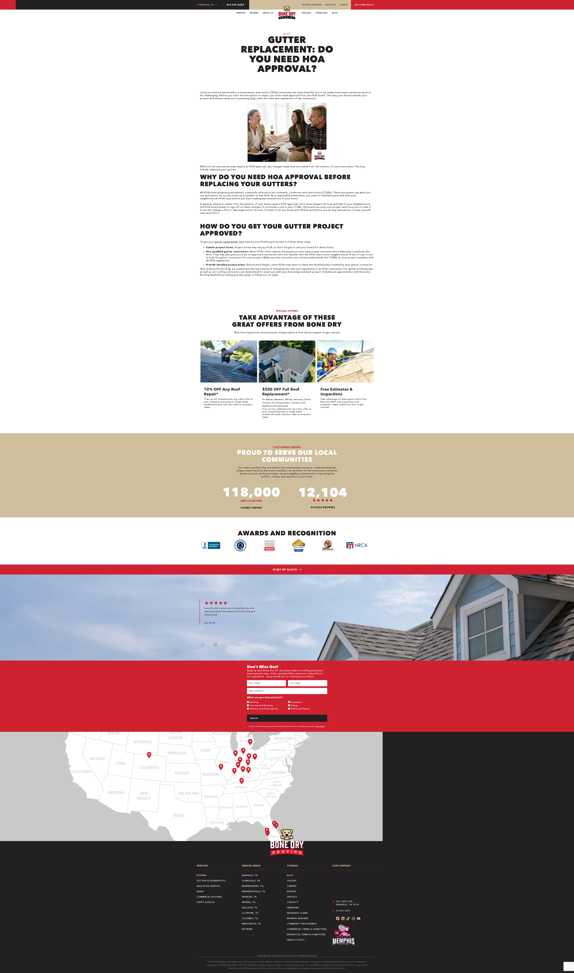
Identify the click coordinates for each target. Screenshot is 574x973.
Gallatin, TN (249, 907)
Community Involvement (302, 923)
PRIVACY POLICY (296, 939)
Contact (292, 902)
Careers (343, 5)
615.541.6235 (242, 274)
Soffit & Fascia (206, 902)
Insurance (330, 5)
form (275, 274)
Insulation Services (208, 886)
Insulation (296, 702)
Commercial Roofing (261, 705)
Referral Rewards (312, 5)
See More (247, 929)
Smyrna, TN (248, 902)
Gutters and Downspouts (263, 708)
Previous (202, 645)
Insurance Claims (297, 913)
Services (240, 13)
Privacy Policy (320, 726)
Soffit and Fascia (300, 708)
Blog (335, 13)
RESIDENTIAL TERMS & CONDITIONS (306, 934)
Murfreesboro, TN (253, 886)
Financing (322, 13)
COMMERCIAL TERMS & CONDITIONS (306, 929)
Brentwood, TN (251, 923)
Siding (294, 705)
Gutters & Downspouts (211, 880)
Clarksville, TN (251, 880)
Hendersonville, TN (253, 891)
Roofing (253, 702)
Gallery (292, 880)
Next (215, 645)
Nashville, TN (250, 875)
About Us (268, 13)
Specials (306, 13)
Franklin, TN (249, 896)
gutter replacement (226, 241)
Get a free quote (364, 5)
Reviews (254, 13)
